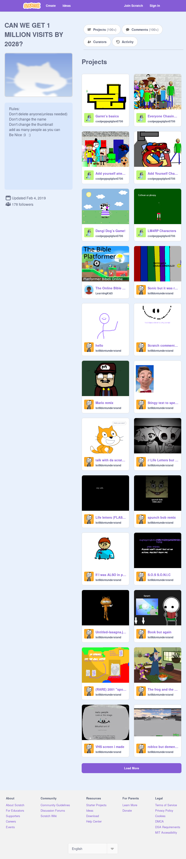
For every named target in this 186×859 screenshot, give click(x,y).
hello (99, 345)
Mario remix (104, 402)
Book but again (159, 632)
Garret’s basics (107, 116)
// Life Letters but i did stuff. (163, 460)
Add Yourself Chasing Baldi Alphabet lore (163, 173)
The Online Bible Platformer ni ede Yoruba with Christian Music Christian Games (110, 288)
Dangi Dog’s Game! (110, 230)
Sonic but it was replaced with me (163, 288)
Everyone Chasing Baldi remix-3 (163, 116)
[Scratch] (32, 5)
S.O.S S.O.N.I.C (159, 574)
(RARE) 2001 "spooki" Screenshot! (110, 689)
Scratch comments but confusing (163, 345)
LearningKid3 (104, 293)
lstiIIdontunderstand (160, 293)
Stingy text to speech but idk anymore (163, 402)
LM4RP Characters (162, 230)
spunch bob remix (162, 517)
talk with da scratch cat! (110, 460)
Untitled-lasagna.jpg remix (110, 632)
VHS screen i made (109, 746)
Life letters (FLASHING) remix (110, 517)
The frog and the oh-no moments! (163, 689)
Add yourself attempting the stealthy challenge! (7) (110, 173)
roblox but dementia (163, 746)
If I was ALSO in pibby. (110, 574)
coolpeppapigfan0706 (109, 121)
